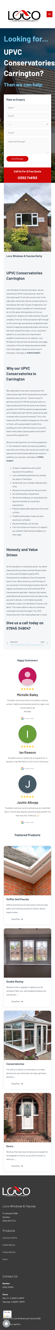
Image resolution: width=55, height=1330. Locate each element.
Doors (5, 1259)
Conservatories (9, 1252)
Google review (29, 718)
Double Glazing (9, 1245)
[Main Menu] (49, 14)
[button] (17, 919)
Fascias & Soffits (10, 1237)
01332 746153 (27, 178)
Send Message (17, 159)
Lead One (16, 1324)
